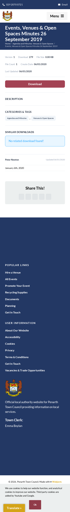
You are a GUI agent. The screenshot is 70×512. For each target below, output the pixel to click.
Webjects (57, 481)
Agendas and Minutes (17, 118)
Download (35, 84)
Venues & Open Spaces (43, 118)
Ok (35, 504)
